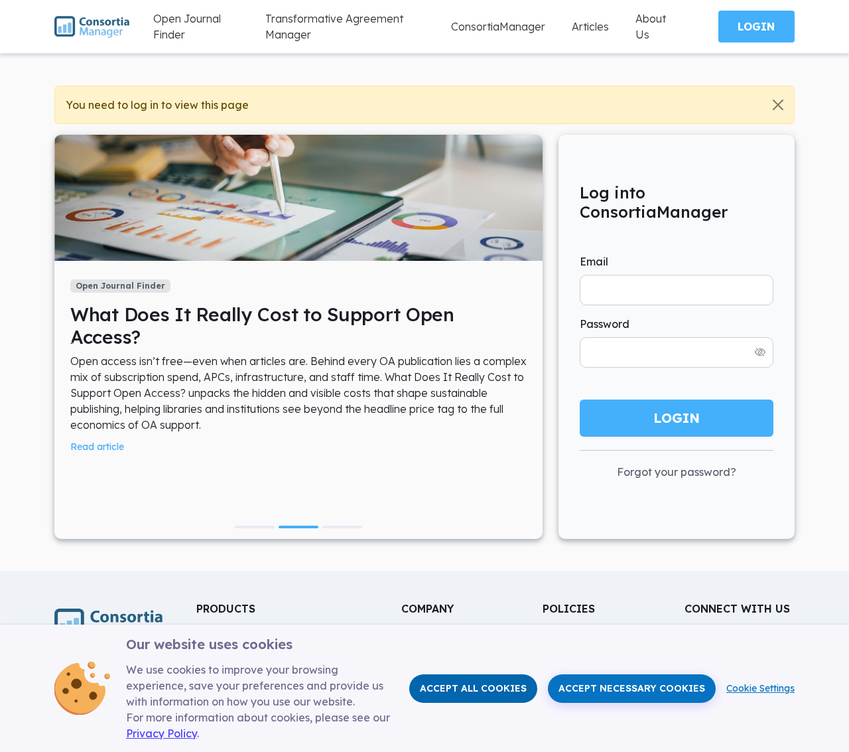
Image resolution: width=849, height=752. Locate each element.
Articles (590, 26)
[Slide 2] (298, 527)
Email (594, 261)
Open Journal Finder (187, 26)
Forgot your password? (676, 472)
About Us (650, 26)
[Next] (527, 337)
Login (756, 26)
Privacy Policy (161, 733)
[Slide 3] (342, 527)
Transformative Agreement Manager (334, 26)
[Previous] (70, 337)
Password (604, 324)
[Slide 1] (255, 527)
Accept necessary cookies (631, 688)
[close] (778, 104)
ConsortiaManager (498, 26)
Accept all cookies (473, 688)
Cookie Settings (760, 688)
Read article (97, 447)
